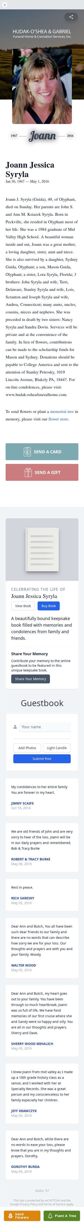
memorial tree (62, 411)
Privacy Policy (29, 1204)
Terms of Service (55, 1204)
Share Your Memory (30, 679)
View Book (23, 606)
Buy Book (49, 606)
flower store (58, 419)
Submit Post (42, 758)
